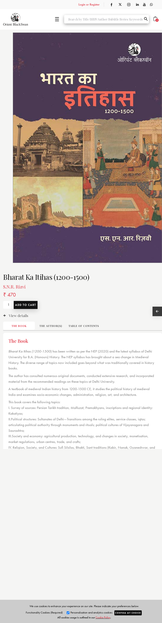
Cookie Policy (103, 617)
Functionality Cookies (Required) (44, 612)
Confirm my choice (128, 613)
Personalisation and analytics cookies (91, 612)
